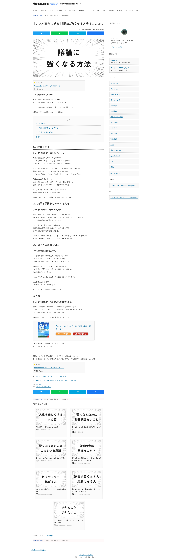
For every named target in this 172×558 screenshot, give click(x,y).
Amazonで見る (63, 334)
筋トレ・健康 (115, 100)
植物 (112, 167)
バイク (131, 10)
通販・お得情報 (116, 150)
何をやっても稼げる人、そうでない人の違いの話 (51, 376)
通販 (136, 10)
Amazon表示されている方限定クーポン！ (49, 86)
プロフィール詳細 (117, 47)
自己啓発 (119, 10)
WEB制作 (35, 10)
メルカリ (104, 10)
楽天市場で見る (80, 334)
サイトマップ (115, 173)
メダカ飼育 (80, 10)
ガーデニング (115, 156)
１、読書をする (41, 123)
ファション (51, 10)
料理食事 (43, 10)
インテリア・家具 (70, 10)
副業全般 (111, 10)
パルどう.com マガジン (43, 387)
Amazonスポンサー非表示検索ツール (123, 185)
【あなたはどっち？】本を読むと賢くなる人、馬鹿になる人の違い (56, 380)
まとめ (38, 137)
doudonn (113, 60)
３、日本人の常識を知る (44, 132)
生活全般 (59, 10)
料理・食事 (114, 83)
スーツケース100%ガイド (119, 68)
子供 (125, 10)
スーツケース (90, 10)
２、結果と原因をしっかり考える (48, 128)
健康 (97, 10)
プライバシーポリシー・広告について (124, 197)
